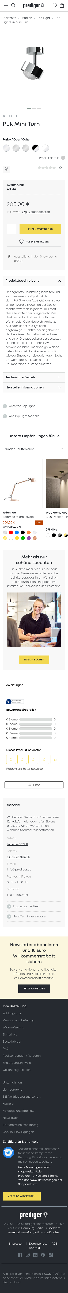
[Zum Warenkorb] (62, 6)
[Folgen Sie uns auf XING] (51, 1255)
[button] (34, 988)
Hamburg (28, 1228)
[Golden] (5, 538)
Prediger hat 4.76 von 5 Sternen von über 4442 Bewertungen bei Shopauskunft (40, 1180)
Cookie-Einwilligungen (18, 1132)
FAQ (5, 1049)
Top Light (10, 116)
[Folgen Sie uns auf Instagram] (28, 1255)
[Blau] (17, 532)
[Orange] (29, 532)
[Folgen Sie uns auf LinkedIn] (35, 1255)
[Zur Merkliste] (55, 6)
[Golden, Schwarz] (66, 535)
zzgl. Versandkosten (36, 212)
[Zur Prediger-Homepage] (33, 6)
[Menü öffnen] (6, 6)
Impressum (17, 1244)
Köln (37, 1232)
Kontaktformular (18, 822)
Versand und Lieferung (18, 1020)
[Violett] (29, 538)
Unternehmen (12, 1083)
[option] (6, 148)
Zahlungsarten (13, 1013)
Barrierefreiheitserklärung (20, 1125)
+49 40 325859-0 (17, 844)
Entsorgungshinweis (17, 1063)
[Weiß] (11, 538)
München (53, 1232)
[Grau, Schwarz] (60, 535)
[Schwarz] (23, 532)
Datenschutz (38, 1244)
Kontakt (34, 1248)
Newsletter (10, 1118)
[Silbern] (5, 532)
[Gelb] (17, 538)
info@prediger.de (19, 870)
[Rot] (11, 532)
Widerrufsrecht (13, 1027)
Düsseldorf (52, 1228)
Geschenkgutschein (17, 1070)
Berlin (39, 1228)
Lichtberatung (12, 1090)
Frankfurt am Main (20, 1232)
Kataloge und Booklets (18, 1111)
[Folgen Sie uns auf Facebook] (20, 1255)
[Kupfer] (35, 538)
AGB (55, 1244)
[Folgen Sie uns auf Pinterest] (43, 1255)
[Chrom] (35, 532)
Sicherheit (10, 1035)
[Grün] (23, 538)
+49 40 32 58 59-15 (18, 857)
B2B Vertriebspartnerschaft (21, 1097)
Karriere (8, 1104)
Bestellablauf (12, 1042)
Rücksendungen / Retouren (22, 1056)
